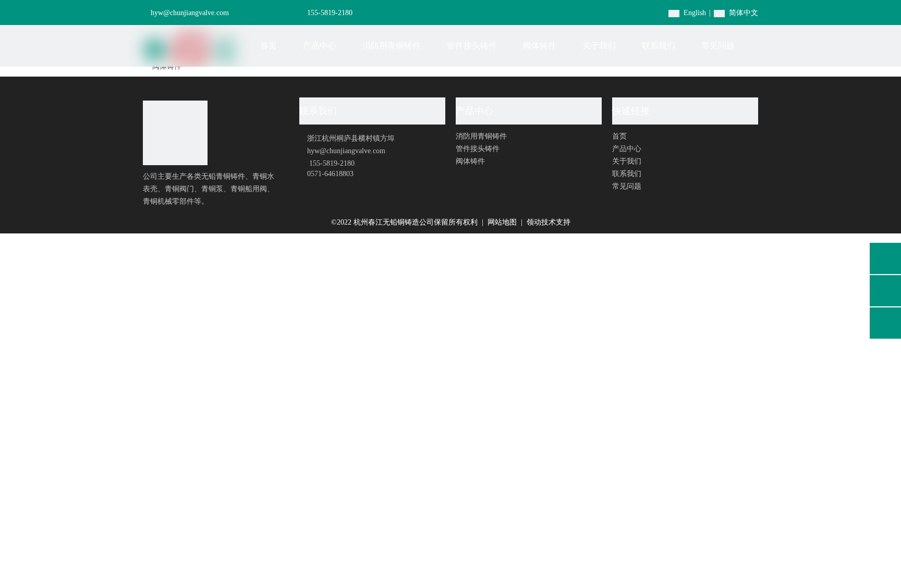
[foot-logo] (175, 133)
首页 (619, 136)
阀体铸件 (470, 161)
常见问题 (626, 186)
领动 (534, 222)
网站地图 (503, 222)
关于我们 (626, 161)
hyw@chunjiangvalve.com (190, 13)
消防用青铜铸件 (481, 136)
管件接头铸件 (478, 149)
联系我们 (626, 174)
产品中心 (626, 149)
